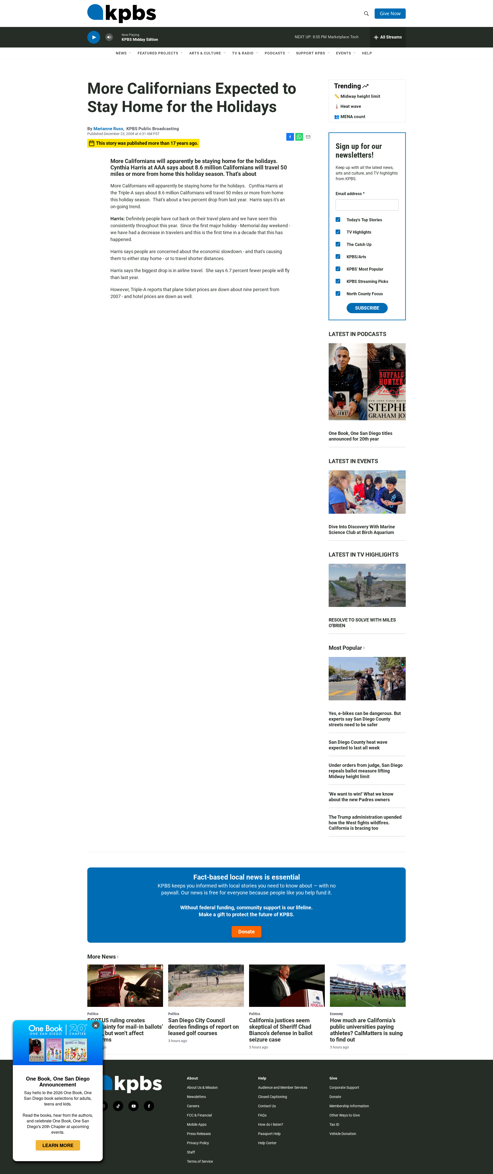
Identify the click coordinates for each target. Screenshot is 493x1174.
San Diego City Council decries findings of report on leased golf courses (203, 1026)
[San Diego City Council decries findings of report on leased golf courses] (206, 986)
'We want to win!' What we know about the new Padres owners (361, 796)
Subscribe (367, 308)
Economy (336, 1014)
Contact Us (267, 1106)
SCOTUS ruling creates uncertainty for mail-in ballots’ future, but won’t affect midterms (125, 1030)
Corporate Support (344, 1087)
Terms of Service (200, 1161)
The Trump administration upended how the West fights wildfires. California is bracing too (365, 822)
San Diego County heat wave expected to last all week (358, 744)
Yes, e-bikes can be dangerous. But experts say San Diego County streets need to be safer (365, 719)
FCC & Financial (199, 1115)
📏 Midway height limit (357, 96)
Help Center (267, 1143)
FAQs (262, 1115)
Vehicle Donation (342, 1134)
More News (101, 956)
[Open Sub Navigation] (130, 53)
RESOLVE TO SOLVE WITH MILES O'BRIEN (362, 622)
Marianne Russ (108, 128)
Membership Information (349, 1106)
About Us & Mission (202, 1087)
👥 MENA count (349, 116)
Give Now (390, 13)
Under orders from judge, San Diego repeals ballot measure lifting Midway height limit (366, 770)
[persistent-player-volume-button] (109, 37)
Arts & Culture (205, 53)
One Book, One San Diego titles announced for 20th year (360, 436)
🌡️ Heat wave (347, 106)
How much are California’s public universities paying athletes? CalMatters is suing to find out (366, 1030)
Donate (246, 932)
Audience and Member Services (282, 1087)
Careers (193, 1106)
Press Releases (199, 1134)
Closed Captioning (272, 1097)
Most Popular (345, 648)
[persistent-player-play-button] (94, 37)
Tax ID (334, 1124)
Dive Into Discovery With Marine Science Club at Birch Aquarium (362, 529)
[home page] (121, 13)
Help (367, 53)
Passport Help (269, 1134)
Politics (92, 1014)
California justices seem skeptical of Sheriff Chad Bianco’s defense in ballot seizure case (280, 1030)
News (121, 53)
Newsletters (196, 1097)
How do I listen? (270, 1124)
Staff (191, 1152)
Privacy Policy (198, 1143)
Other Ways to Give (344, 1115)
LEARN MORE (57, 1145)
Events (343, 53)
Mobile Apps (196, 1124)
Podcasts (275, 53)
